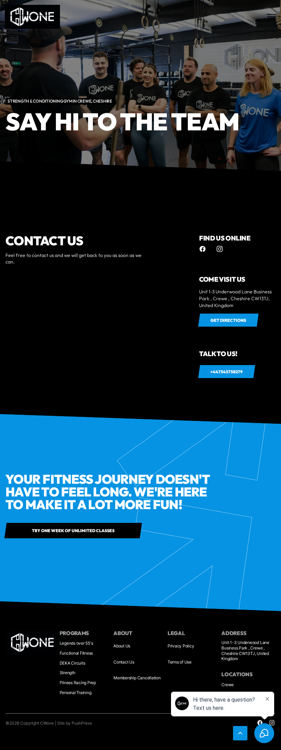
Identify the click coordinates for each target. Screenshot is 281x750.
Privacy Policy (181, 645)
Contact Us (123, 662)
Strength (67, 672)
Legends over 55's (76, 643)
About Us (121, 645)
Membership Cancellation (136, 677)
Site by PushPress (74, 723)
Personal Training (75, 692)
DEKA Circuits (72, 663)
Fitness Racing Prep (78, 682)
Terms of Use (180, 662)
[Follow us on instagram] (219, 248)
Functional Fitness (76, 653)
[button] (240, 733)
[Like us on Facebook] (202, 248)
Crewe (227, 684)
